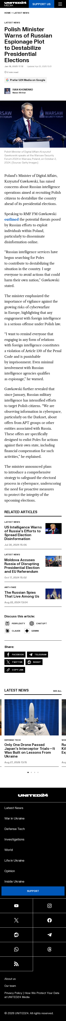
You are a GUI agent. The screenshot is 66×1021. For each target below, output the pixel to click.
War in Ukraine (14, 818)
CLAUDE (16, 630)
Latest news (21, 13)
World (8, 849)
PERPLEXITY (18, 623)
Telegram (40, 654)
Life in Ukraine (14, 860)
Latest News (13, 807)
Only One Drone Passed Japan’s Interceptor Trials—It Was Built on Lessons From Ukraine (29, 750)
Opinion (9, 870)
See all (57, 691)
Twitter (17, 662)
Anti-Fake (10, 587)
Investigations (14, 839)
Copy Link (17, 669)
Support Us (41, 4)
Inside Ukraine (14, 881)
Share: (9, 646)
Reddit (37, 662)
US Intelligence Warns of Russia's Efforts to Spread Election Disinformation (23, 532)
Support (33, 891)
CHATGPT (41, 623)
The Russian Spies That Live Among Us (21, 594)
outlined (11, 220)
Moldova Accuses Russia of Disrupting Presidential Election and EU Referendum (22, 565)
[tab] (28, 772)
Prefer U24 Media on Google (27, 80)
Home (7, 13)
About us (10, 979)
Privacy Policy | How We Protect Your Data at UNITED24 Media (31, 995)
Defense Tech (12, 740)
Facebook (18, 654)
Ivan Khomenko (22, 89)
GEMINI (35, 630)
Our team (10, 985)
